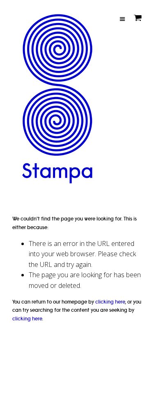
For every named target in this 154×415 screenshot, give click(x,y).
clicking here (110, 301)
